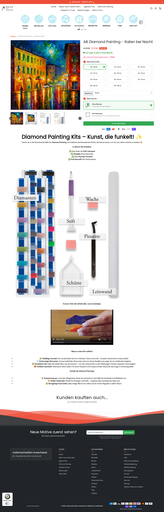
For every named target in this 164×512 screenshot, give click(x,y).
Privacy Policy (115, 438)
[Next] (141, 22)
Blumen (94, 461)
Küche (93, 467)
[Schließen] (162, 2)
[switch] (7, 503)
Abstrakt (94, 454)
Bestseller (94, 458)
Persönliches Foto (97, 480)
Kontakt (126, 474)
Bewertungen (83, 10)
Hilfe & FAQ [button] (97, 10)
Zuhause (13, 36)
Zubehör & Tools (68, 10)
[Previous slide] (11, 407)
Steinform (88, 93)
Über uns (127, 480)
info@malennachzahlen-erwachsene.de (28, 456)
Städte (93, 487)
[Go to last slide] (10, 118)
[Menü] (11, 494)
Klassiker (94, 464)
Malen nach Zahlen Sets (67, 458)
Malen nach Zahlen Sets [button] (69, 6)
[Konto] (156, 8)
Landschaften (96, 471)
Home (53, 6)
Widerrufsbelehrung (130, 464)
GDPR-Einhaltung (130, 467)
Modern (94, 477)
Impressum (127, 454)
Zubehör (94, 493)
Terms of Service (104, 438)
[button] (151, 8)
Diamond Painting (105, 6)
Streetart (94, 484)
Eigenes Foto (89, 6)
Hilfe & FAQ (63, 474)
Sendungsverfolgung (131, 477)
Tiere (93, 490)
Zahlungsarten (128, 471)
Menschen (94, 474)
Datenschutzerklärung (131, 461)
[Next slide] (80, 118)
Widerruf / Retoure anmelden (133, 487)
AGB (125, 458)
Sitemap (127, 484)
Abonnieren (128, 432)
